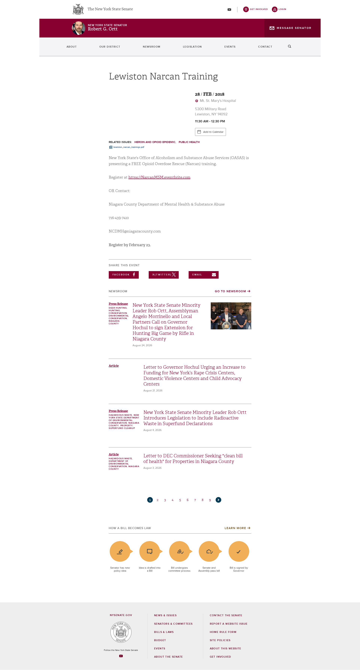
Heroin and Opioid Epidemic (154, 142)
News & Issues (165, 615)
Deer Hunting (118, 308)
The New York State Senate (110, 9)
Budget (160, 640)
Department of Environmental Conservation (119, 464)
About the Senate (168, 657)
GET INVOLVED (220, 657)
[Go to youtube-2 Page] (121, 656)
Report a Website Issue (229, 624)
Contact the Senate (226, 615)
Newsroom (151, 47)
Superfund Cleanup (122, 428)
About (72, 47)
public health (189, 142)
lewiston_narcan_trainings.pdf (128, 147)
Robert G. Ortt (103, 29)
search (289, 47)
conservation (118, 313)
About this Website (225, 648)
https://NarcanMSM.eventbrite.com (159, 177)
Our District (109, 47)
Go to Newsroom (230, 291)
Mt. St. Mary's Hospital (217, 101)
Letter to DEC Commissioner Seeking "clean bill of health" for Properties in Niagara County (193, 458)
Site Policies (220, 640)
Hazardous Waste (120, 415)
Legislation (192, 47)
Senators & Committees (173, 624)
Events (230, 47)
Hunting (114, 311)
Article (114, 366)
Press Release (118, 304)
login (282, 9)
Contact (265, 47)
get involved (259, 9)
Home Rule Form (223, 632)
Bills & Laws (164, 632)
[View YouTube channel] (229, 9)
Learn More (235, 528)
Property (126, 426)
